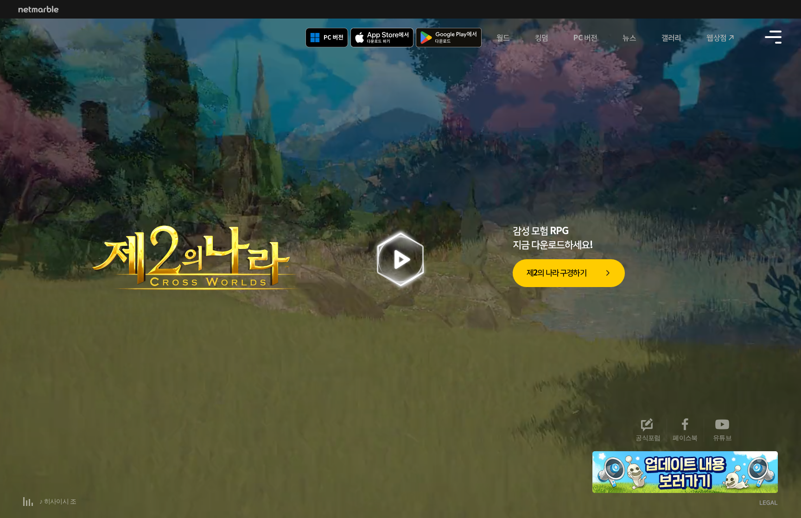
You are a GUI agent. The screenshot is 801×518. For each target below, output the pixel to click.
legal (769, 503)
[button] (759, 460)
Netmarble (38, 9)
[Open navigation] (773, 37)
